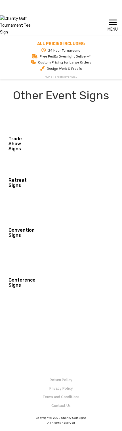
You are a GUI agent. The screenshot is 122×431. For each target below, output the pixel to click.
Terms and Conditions (61, 397)
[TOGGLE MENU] (113, 22)
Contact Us (61, 406)
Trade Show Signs (15, 143)
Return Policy (61, 380)
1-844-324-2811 (61, 10)
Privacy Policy (61, 388)
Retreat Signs (18, 183)
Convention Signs (22, 232)
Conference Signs (22, 282)
